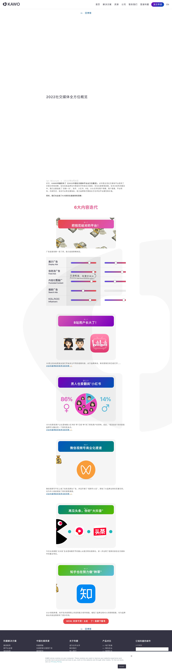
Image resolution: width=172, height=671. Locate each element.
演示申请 (157, 4)
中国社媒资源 (43, 641)
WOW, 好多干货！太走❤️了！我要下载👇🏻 (86, 621)
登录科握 (144, 4)
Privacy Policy (56, 662)
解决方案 (107, 4)
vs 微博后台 (107, 651)
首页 (98, 4)
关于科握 (73, 641)
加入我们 (73, 651)
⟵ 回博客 (86, 13)
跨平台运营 (7, 648)
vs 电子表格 (107, 645)
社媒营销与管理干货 (44, 648)
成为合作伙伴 (74, 645)
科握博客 (40, 645)
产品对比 (107, 641)
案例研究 (40, 651)
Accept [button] (121, 666)
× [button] (131, 655)
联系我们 (133, 4)
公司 (124, 4)
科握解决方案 (10, 641)
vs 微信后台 (107, 648)
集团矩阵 (7, 645)
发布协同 (7, 651)
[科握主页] (11, 4)
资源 (116, 4)
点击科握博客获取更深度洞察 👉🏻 (59, 366)
